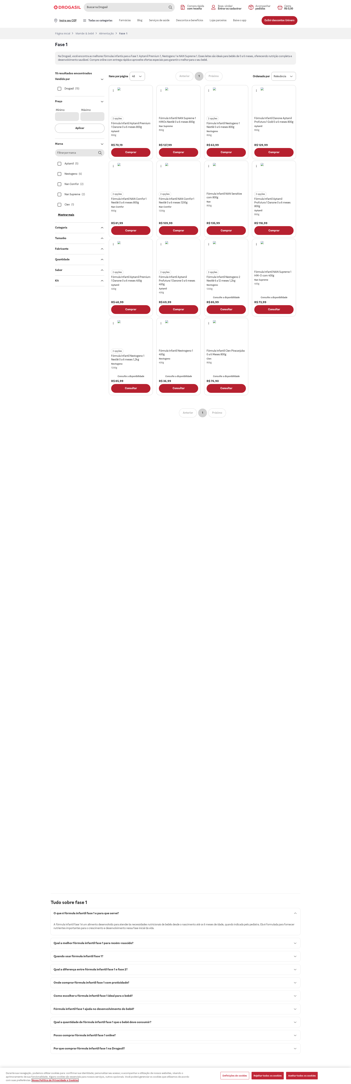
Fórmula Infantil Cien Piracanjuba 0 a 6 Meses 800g (226, 352)
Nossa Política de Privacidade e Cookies (55, 1080)
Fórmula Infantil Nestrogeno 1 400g (176, 352)
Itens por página (118, 76)
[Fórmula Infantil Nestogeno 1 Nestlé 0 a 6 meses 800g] (226, 100)
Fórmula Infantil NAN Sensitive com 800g (224, 195)
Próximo (214, 76)
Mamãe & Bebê (85, 33)
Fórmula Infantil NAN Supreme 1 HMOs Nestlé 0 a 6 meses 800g (177, 120)
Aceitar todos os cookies (302, 1075)
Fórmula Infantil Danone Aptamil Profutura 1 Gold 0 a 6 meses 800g (273, 120)
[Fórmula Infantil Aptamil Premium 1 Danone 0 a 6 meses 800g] (131, 100)
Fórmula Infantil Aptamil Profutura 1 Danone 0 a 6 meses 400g (177, 281)
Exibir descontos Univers (280, 20)
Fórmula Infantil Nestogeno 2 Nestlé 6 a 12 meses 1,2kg (223, 279)
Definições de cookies (234, 1075)
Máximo (86, 110)
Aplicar (79, 128)
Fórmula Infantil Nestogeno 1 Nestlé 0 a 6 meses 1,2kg (127, 357)
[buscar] (170, 7)
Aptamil (115, 131)
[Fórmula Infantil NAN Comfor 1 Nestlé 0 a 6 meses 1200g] (178, 176)
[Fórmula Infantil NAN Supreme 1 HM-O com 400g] (274, 254)
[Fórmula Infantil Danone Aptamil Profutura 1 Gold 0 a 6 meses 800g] (274, 100)
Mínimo (60, 110)
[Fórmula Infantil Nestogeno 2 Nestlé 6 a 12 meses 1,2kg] (226, 254)
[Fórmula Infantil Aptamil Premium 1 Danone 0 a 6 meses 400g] (131, 254)
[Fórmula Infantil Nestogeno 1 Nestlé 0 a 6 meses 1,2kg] (131, 333)
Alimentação (106, 33)
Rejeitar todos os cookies (268, 1075)
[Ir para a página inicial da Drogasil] (67, 7)
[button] (137, 76)
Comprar (130, 152)
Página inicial (62, 33)
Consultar (226, 309)
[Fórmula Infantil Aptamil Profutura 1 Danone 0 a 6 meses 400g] (178, 254)
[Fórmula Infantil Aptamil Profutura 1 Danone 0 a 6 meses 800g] (274, 176)
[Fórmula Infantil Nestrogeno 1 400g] (178, 333)
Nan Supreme (166, 126)
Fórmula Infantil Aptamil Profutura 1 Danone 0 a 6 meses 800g (272, 202)
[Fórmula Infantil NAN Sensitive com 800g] (226, 176)
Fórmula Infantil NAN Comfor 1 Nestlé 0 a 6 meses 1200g (176, 200)
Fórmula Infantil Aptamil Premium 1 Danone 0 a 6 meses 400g (130, 279)
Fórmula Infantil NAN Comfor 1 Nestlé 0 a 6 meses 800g (128, 200)
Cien (209, 358)
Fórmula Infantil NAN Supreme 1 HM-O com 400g (272, 273)
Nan (209, 202)
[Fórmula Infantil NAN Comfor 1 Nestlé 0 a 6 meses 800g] (131, 176)
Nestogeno (212, 131)
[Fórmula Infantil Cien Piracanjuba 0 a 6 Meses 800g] (226, 333)
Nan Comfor (117, 207)
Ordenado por (261, 76)
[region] (175, 1076)
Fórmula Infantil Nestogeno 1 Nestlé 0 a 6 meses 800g (223, 125)
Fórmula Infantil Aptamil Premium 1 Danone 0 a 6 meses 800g (130, 125)
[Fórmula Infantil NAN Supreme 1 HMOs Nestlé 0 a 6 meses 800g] (178, 100)
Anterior (184, 76)
